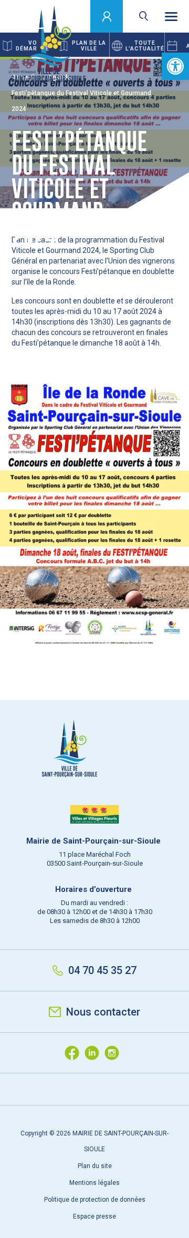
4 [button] (110, 58)
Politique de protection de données (94, 1199)
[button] (175, 66)
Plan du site (95, 1166)
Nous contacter (103, 1012)
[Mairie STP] (94, 766)
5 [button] (142, 58)
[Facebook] (75, 1053)
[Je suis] (106, 16)
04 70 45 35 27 (102, 970)
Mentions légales (94, 1182)
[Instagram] (114, 1053)
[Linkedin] (94, 1053)
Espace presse (94, 1216)
